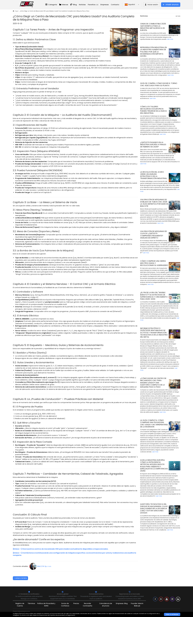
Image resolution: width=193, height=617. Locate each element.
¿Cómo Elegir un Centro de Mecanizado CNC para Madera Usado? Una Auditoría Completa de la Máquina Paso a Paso (153, 382)
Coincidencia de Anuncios (105, 604)
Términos (31, 603)
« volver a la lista (20, 578)
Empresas (105, 4)
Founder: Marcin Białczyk (137, 604)
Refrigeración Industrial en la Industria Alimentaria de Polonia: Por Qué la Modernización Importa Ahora (153, 51)
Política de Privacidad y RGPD (46, 604)
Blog (75, 4)
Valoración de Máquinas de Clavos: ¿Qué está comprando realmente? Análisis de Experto (153, 234)
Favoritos (93, 4)
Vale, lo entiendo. (172, 614)
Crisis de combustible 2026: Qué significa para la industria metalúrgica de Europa (153, 27)
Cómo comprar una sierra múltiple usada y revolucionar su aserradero (154, 263)
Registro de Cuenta (20, 604)
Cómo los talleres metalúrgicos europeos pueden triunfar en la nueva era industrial (153, 109)
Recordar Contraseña (87, 604)
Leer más (170, 39)
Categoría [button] (52, 4)
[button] (151, 4)
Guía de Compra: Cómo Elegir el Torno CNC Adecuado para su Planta (158, 84)
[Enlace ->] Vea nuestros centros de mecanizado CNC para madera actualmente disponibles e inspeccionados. (60, 549)
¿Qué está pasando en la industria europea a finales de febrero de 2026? (153, 144)
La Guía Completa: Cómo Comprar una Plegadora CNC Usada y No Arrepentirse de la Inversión (154, 423)
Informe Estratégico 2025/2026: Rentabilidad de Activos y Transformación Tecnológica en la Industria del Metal (154, 332)
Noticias (82, 4)
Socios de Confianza (65, 604)
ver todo (178, 16)
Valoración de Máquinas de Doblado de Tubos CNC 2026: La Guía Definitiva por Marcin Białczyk (154, 202)
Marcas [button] (65, 4)
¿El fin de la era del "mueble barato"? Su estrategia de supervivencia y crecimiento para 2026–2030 (154, 295)
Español (132, 4)
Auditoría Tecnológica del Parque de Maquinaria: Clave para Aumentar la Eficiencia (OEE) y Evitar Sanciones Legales (154, 508)
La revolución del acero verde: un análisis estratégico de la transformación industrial (153, 175)
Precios (76, 603)
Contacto (115, 4)
